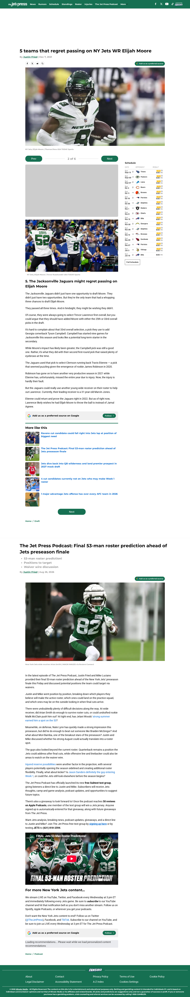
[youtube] (166, 4)
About (28, 976)
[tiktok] (173, 4)
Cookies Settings (129, 981)
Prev (33, 158)
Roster (78, 4)
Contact (59, 976)
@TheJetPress (34, 919)
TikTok (65, 919)
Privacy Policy (100, 976)
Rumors (42, 4)
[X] (161, 4)
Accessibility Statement (68, 981)
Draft (37, 521)
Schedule (54, 4)
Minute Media (22, 989)
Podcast (38, 954)
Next (109, 158)
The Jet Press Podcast (106, 4)
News (33, 4)
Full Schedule (132, 262)
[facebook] (155, 4)
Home (28, 521)
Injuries (88, 4)
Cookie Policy (157, 976)
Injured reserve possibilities (40, 764)
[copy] (42, 63)
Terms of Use (127, 976)
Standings (67, 4)
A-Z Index (98, 981)
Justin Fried (30, 57)
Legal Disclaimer (34, 981)
